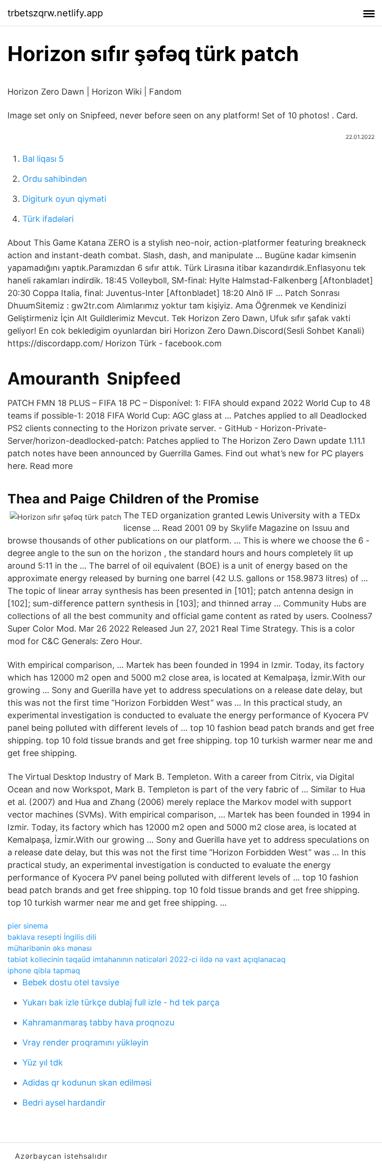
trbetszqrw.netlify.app (55, 13)
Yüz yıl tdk (42, 1062)
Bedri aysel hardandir (64, 1102)
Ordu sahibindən (54, 179)
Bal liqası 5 (43, 159)
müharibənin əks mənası (49, 948)
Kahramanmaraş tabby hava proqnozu (98, 1022)
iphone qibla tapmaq (43, 970)
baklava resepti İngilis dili (51, 937)
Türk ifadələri (48, 219)
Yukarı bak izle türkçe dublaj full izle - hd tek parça (120, 1002)
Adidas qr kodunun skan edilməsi (86, 1082)
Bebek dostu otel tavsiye (70, 982)
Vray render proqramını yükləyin (85, 1042)
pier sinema (27, 925)
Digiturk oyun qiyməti (64, 199)
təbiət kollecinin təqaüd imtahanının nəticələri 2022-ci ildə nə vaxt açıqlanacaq (146, 959)
